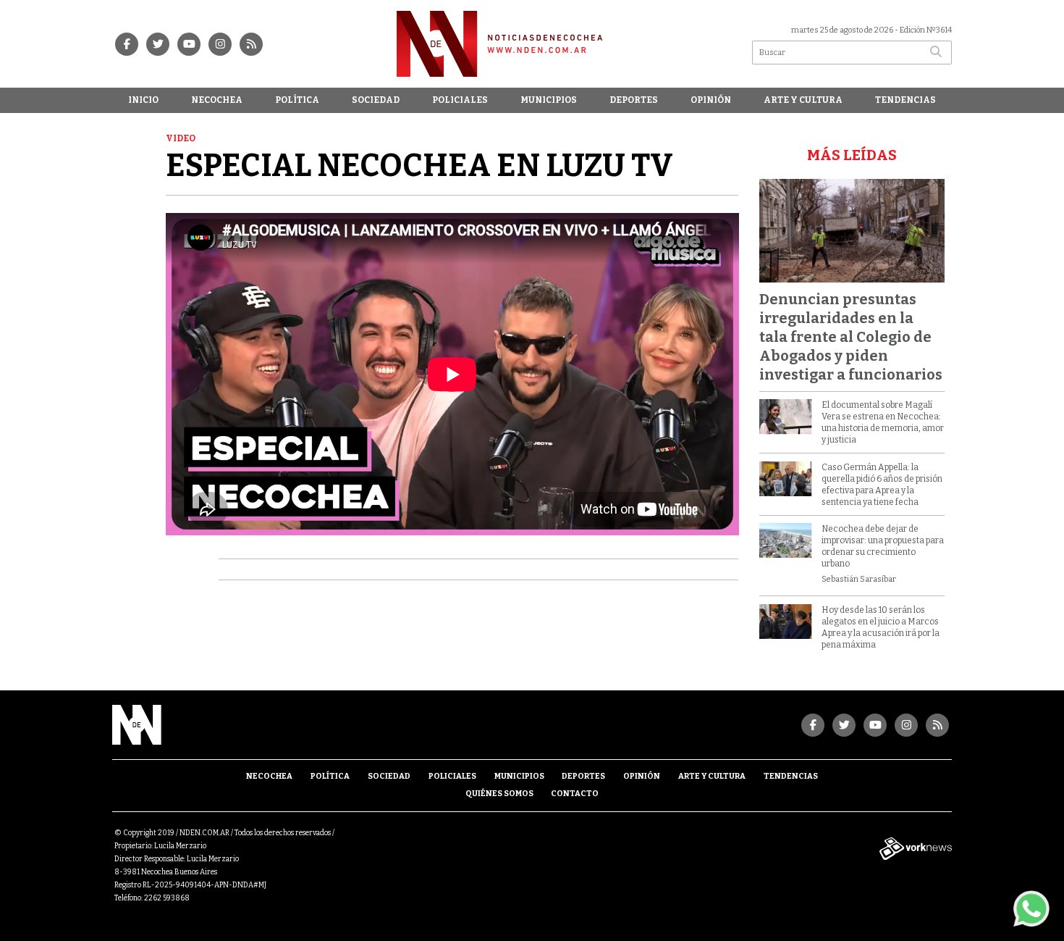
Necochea (216, 100)
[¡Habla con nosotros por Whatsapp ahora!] (1031, 908)
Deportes (633, 100)
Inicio (143, 100)
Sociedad (376, 100)
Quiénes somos (499, 793)
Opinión (711, 100)
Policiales (460, 100)
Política (297, 100)
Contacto (575, 793)
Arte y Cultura (803, 100)
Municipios (548, 100)
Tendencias (905, 100)
